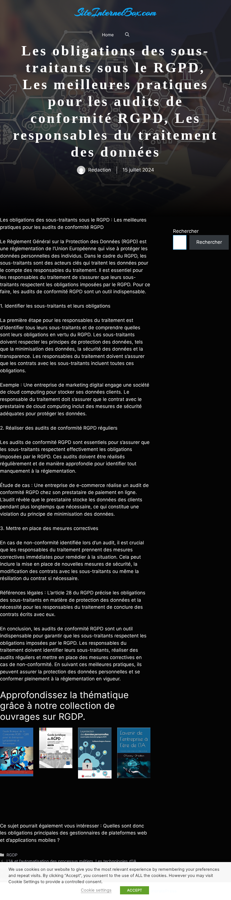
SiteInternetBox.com (115, 12)
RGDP (11, 854)
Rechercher (186, 231)
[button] (127, 34)
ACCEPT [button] (134, 890)
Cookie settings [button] (96, 890)
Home (108, 34)
